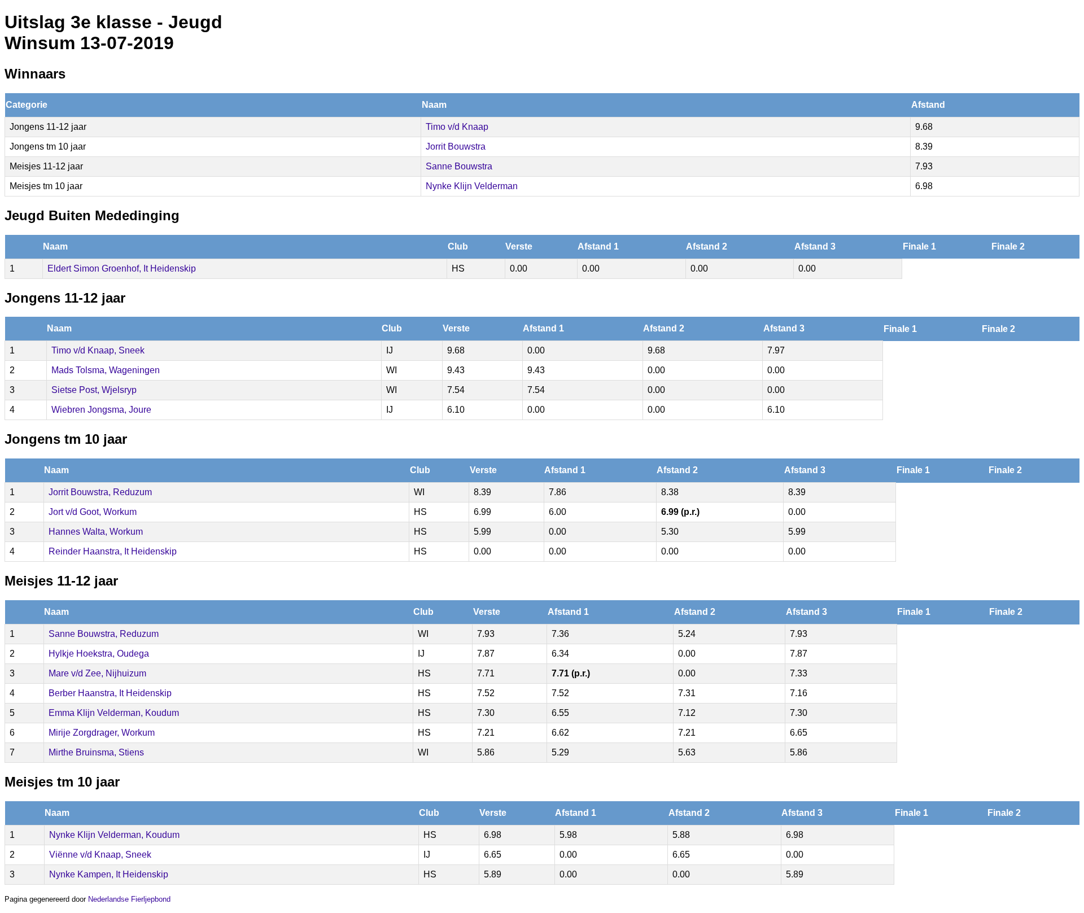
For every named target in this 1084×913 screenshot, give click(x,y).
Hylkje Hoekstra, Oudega (99, 653)
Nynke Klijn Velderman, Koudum (114, 835)
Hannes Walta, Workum (96, 531)
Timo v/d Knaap (457, 127)
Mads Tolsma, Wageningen (105, 370)
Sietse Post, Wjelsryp (94, 390)
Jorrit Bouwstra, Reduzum (100, 492)
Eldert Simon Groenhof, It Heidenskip (121, 268)
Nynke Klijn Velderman (472, 186)
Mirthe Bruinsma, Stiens (96, 752)
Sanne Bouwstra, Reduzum (104, 634)
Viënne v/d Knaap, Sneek (100, 854)
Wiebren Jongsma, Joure (101, 409)
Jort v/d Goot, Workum (93, 512)
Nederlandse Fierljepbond (129, 899)
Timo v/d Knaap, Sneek (98, 350)
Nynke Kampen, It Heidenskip (108, 874)
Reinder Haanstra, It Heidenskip (113, 551)
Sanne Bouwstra (459, 166)
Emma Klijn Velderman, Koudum (114, 713)
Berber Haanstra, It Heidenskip (110, 693)
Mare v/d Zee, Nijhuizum (97, 673)
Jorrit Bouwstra (456, 146)
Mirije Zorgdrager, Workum (102, 732)
